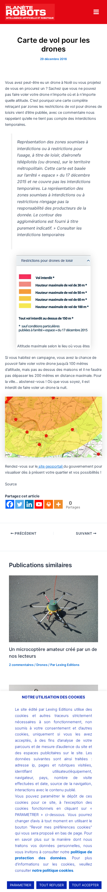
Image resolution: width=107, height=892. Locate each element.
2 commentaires (21, 665)
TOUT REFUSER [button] (51, 885)
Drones (42, 665)
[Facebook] (9, 504)
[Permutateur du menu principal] (96, 12)
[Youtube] (39, 504)
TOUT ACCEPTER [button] (85, 885)
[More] (58, 504)
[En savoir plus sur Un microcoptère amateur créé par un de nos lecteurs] (53, 608)
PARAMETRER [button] (20, 885)
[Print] (48, 504)
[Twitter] (19, 504)
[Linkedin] (29, 504)
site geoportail (50, 466)
